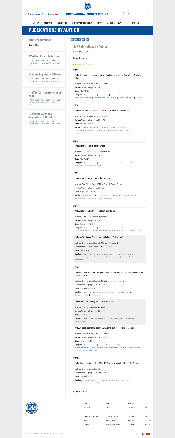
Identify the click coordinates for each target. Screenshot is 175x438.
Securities (139, 98)
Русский (148, 421)
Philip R (85, 83)
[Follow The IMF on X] (25, 14)
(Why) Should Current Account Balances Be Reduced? (101, 237)
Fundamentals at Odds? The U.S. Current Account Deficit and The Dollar (109, 363)
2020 (32, 63)
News (99, 23)
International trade (80, 198)
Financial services (124, 345)
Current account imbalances (84, 130)
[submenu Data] (123, 23)
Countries (62, 23)
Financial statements (81, 347)
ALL (31, 65)
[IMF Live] (146, 433)
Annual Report (111, 421)
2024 (43, 60)
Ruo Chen (86, 184)
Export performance (112, 257)
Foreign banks (95, 295)
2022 (54, 60)
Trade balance (108, 198)
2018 (43, 63)
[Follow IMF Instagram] (33, 14)
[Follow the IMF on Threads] (36, 14)
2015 (59, 63)
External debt (134, 163)
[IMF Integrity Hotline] (48, 14)
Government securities (126, 98)
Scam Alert (131, 421)
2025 (37, 60)
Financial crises (103, 95)
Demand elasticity (88, 195)
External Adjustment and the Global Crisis (97, 210)
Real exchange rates (81, 133)
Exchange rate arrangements (101, 230)
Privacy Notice (133, 404)
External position (100, 130)
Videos (110, 23)
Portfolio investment (134, 347)
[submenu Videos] (114, 23)
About (36, 23)
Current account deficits (82, 230)
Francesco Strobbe (118, 281)
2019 (37, 63)
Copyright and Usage (113, 425)
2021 (59, 60)
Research (48, 23)
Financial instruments (81, 295)
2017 (48, 63)
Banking (85, 292)
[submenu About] (40, 23)
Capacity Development (82, 23)
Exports (112, 195)
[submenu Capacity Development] (93, 23)
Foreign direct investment (83, 98)
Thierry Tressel (117, 184)
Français (148, 412)
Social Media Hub (112, 416)
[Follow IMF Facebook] (28, 14)
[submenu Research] (53, 23)
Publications (133, 23)
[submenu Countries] (68, 23)
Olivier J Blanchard (109, 243)
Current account (104, 127)
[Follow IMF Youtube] (39, 14)
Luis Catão (86, 151)
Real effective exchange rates (84, 383)
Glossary (131, 416)
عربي (146, 404)
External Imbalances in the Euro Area (95, 178)
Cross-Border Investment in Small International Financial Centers (107, 327)
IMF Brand (131, 425)
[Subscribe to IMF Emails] (45, 14)
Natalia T (105, 281)
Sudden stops (79, 260)
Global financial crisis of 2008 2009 (105, 98)
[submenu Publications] (140, 23)
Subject (86, 51)
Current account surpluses (83, 257)
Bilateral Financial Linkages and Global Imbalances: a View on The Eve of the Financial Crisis (109, 274)
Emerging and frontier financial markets (103, 292)
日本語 (146, 416)
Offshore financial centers (117, 347)
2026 (32, 60)
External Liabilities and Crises (92, 145)
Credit (85, 318)
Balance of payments (89, 95)
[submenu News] (103, 23)
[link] (72, 39)
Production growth (81, 321)
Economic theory (102, 195)
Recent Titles (34, 44)
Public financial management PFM (86, 350)
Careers (130, 412)
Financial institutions (117, 95)
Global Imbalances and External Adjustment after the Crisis (104, 110)
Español (147, 425)
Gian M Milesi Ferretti (98, 83)
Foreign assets (125, 130)
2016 (54, 63)
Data (120, 23)
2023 (48, 60)
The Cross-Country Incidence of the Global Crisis (99, 301)
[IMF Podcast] (42, 14)
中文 (146, 408)
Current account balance (119, 127)
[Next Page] (85, 58)
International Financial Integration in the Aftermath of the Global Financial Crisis (108, 76)
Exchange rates (99, 257)
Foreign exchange (123, 195)
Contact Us (131, 408)
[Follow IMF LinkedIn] (30, 14)
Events (86, 425)
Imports (133, 195)
